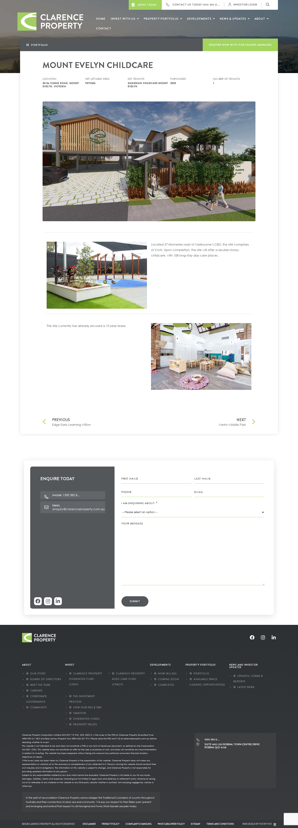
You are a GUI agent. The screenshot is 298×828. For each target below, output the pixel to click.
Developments (160, 665)
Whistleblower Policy (171, 824)
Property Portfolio (200, 665)
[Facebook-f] (252, 637)
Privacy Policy (110, 824)
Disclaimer (89, 824)
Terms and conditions (220, 824)
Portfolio (39, 45)
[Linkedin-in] (273, 637)
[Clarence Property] (46, 29)
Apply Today (147, 5)
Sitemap (195, 824)
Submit (135, 601)
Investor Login (245, 4)
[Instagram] (48, 601)
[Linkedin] (58, 601)
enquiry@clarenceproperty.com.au (79, 509)
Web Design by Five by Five (257, 824)
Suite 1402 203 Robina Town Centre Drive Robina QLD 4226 (232, 746)
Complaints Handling (138, 824)
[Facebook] (38, 601)
